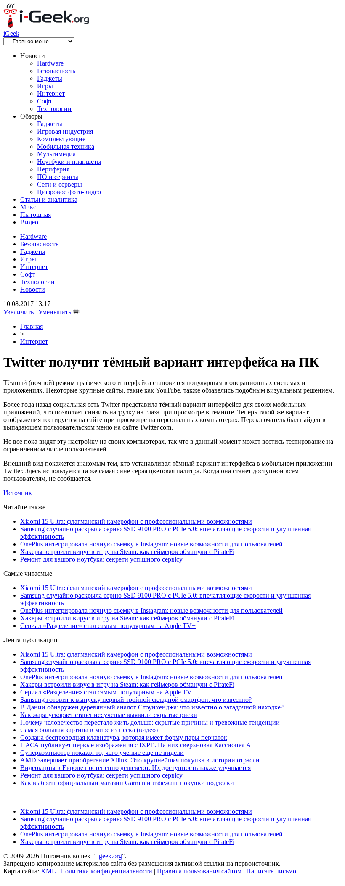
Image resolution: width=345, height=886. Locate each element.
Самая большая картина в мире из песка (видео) (89, 729)
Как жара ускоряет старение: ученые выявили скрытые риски (108, 714)
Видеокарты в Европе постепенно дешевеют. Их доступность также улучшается (135, 767)
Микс (28, 207)
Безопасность (56, 70)
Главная (31, 326)
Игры (45, 86)
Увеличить (18, 312)
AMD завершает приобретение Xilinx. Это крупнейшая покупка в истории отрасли (140, 760)
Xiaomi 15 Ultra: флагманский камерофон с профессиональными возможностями (136, 521)
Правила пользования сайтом (199, 871)
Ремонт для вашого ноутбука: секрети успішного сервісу (101, 559)
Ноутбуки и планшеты (69, 161)
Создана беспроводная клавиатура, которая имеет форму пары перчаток (123, 737)
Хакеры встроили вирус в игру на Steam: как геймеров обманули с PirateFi (127, 551)
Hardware (50, 63)
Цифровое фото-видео (69, 191)
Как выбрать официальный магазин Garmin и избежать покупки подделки (127, 782)
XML (48, 871)
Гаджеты (49, 78)
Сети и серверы (59, 184)
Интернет (51, 93)
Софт (44, 101)
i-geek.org (108, 856)
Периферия (53, 169)
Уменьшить (54, 312)
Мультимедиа (56, 154)
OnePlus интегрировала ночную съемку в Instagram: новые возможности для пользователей (151, 544)
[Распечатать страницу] (76, 311)
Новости (32, 289)
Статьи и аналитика (48, 199)
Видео (29, 222)
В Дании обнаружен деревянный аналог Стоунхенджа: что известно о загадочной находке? (152, 707)
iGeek (11, 33)
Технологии (54, 108)
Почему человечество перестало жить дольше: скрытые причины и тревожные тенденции (150, 722)
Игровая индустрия (65, 131)
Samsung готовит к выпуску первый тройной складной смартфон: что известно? (136, 699)
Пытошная (35, 214)
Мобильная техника (65, 146)
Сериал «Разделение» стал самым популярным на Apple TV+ (108, 625)
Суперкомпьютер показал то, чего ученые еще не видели (102, 752)
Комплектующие (61, 138)
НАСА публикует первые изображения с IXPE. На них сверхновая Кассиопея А (135, 745)
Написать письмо (271, 871)
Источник (17, 492)
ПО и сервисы (57, 176)
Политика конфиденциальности (106, 871)
